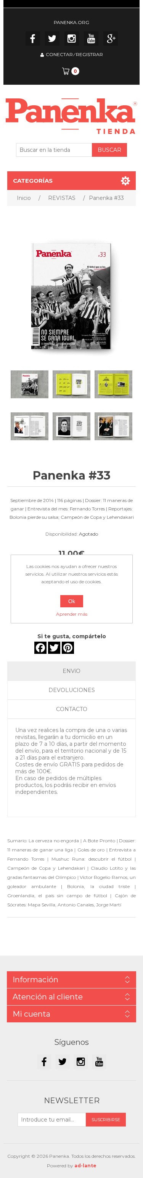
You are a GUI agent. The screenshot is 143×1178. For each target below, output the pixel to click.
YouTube (91, 38)
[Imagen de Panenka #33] (30, 384)
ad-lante (85, 1165)
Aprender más (71, 614)
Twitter (52, 38)
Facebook (33, 38)
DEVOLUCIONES (71, 690)
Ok (71, 601)
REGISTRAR (89, 54)
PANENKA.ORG (71, 22)
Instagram (71, 38)
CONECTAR (59, 54)
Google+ (110, 38)
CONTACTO (71, 709)
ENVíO (71, 671)
